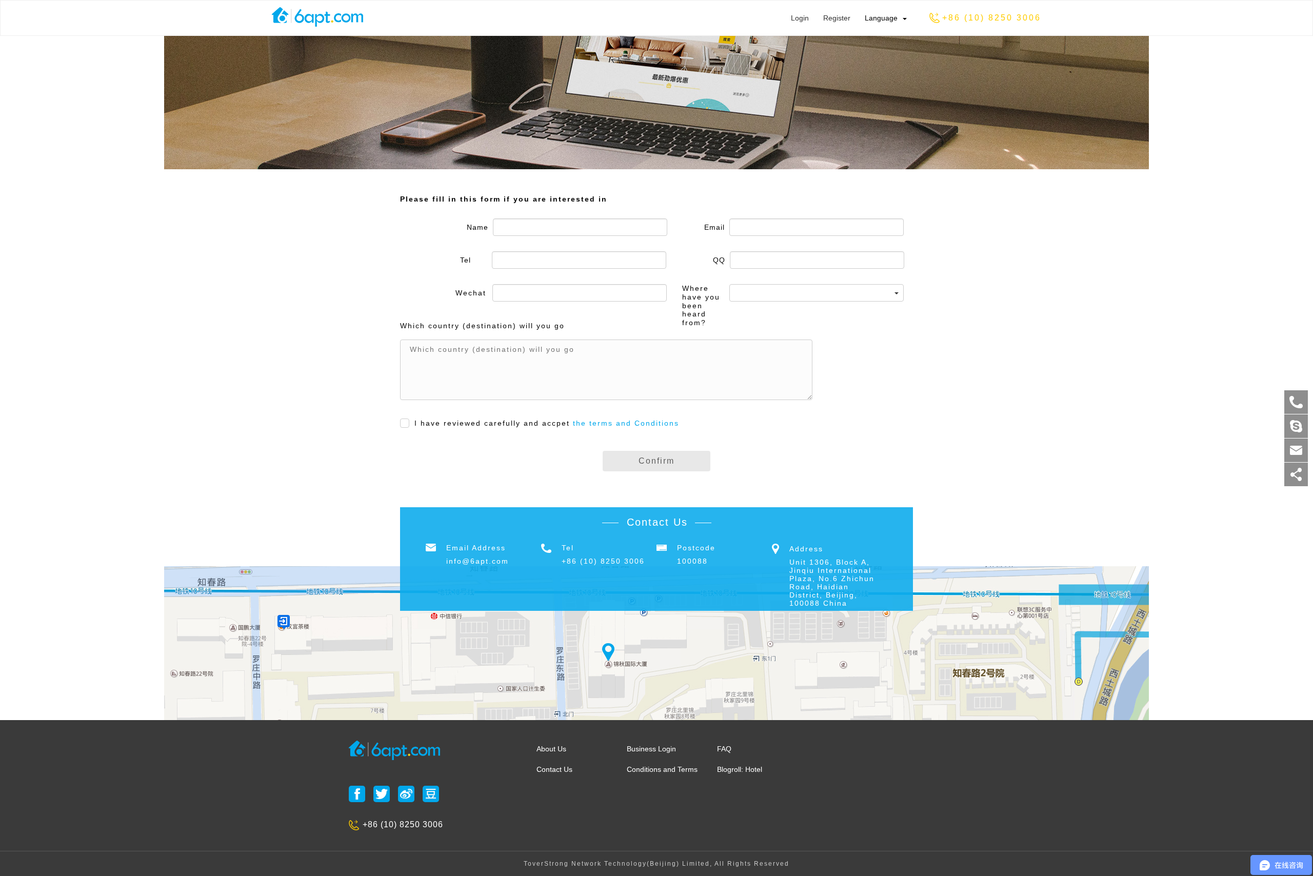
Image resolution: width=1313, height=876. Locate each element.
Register (836, 18)
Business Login (651, 749)
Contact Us (554, 769)
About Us (551, 749)
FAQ (724, 749)
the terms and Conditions (626, 423)
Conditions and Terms (662, 769)
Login (800, 18)
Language (881, 18)
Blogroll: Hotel (739, 769)
